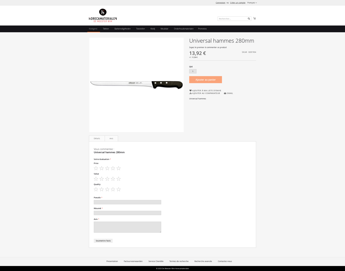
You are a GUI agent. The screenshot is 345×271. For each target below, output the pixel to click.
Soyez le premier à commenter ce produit (208, 47)
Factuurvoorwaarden (133, 261)
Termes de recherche (179, 261)
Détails (97, 138)
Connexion (220, 2)
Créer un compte (237, 2)
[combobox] (234, 18)
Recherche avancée (203, 261)
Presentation (112, 261)
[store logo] (103, 15)
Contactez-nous (225, 261)
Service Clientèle (156, 261)
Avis (111, 138)
